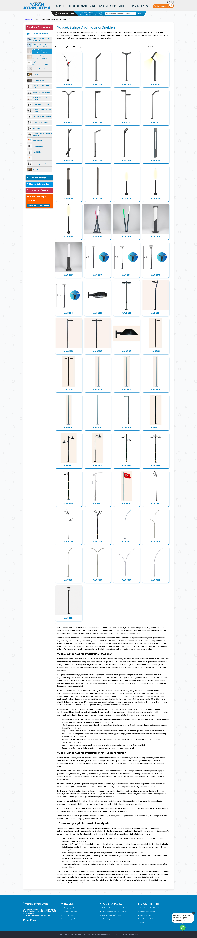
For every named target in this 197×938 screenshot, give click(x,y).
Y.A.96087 (69, 580)
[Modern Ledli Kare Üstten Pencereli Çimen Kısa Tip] (68, 181)
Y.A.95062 (126, 389)
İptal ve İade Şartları (147, 919)
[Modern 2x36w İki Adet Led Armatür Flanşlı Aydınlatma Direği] (68, 371)
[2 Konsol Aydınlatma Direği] (155, 410)
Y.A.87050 (155, 122)
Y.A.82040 (97, 275)
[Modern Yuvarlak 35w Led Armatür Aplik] (97, 295)
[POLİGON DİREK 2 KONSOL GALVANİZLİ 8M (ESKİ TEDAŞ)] (68, 410)
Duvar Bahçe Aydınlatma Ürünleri (114, 911)
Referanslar (74, 6)
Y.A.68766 (69, 503)
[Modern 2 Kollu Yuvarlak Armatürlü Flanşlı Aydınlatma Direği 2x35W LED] (97, 333)
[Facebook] (24, 920)
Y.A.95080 (155, 389)
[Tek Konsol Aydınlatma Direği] (126, 410)
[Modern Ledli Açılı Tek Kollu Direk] (97, 66)
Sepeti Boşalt (44, 205)
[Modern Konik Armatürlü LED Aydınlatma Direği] (126, 143)
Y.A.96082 (69, 84)
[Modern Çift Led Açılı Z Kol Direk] (155, 66)
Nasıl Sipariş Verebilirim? (149, 908)
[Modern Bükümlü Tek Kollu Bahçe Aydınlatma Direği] (155, 104)
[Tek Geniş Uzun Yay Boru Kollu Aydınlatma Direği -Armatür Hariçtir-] (155, 562)
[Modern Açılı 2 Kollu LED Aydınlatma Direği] (126, 66)
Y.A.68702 (68, 465)
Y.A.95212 (126, 503)
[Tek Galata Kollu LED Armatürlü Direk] (68, 486)
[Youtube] (34, 920)
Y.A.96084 (126, 542)
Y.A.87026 (68, 160)
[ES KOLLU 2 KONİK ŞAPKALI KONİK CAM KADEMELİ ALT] (68, 448)
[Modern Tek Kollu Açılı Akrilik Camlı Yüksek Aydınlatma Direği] (97, 143)
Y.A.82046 (155, 275)
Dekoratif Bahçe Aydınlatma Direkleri (115, 908)
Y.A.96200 (69, 618)
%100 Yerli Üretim (39, 190)
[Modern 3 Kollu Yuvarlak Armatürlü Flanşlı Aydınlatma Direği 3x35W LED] (126, 295)
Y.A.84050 (69, 198)
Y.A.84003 (97, 236)
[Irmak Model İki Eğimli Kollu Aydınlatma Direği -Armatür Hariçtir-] (97, 524)
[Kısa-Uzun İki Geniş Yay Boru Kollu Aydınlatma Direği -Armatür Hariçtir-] (126, 562)
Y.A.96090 (126, 580)
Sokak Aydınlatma (70, 911)
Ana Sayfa (27, 19)
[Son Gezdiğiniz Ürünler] (64, 13)
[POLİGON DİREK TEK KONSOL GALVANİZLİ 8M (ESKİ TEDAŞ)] (155, 371)
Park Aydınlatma (70, 915)
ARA (139, 14)
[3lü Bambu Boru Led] (97, 219)
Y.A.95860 (97, 542)
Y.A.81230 (126, 313)
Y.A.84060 (97, 198)
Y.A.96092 (155, 580)
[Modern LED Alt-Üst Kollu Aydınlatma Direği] (68, 143)
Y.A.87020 (97, 122)
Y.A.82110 (68, 389)
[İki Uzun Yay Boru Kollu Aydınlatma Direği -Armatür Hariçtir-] (97, 562)
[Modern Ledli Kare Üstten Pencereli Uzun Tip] (97, 181)
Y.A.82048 (69, 313)
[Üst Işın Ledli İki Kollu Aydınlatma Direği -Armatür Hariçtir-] (126, 524)
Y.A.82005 (68, 351)
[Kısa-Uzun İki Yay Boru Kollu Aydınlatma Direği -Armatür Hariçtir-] (155, 524)
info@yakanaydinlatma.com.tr (40, 916)
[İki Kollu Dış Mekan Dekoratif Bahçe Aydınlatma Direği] (68, 104)
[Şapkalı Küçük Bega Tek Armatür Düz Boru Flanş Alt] (68, 600)
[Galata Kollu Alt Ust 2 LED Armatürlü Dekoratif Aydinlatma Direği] (126, 448)
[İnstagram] (31, 920)
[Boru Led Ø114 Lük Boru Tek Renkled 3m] (155, 181)
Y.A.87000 (97, 84)
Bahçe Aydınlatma (71, 908)
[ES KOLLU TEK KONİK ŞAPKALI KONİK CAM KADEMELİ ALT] (97, 448)
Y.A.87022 (126, 122)
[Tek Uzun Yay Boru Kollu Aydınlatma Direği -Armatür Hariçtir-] (68, 562)
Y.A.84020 (126, 198)
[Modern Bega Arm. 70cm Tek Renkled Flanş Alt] (155, 219)
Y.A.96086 (155, 542)
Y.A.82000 (97, 313)
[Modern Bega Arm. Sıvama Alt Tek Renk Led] (68, 257)
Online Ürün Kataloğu (39, 27)
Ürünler (84, 6)
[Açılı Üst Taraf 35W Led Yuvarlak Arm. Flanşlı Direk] (155, 295)
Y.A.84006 (155, 236)
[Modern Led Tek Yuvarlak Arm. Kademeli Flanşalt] (155, 333)
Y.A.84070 (155, 160)
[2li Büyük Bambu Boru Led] (126, 219)
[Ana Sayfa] (37, 6)
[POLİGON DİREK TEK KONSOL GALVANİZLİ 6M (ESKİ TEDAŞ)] (97, 371)
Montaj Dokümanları (39, 184)
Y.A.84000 (126, 236)
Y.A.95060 (97, 389)
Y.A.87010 (155, 84)
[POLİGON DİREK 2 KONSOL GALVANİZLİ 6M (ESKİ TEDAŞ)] (126, 371)
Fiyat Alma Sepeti (165, 5)
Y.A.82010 (97, 351)
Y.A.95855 (68, 542)
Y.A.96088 (97, 580)
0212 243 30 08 (31, 913)
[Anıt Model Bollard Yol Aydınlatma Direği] (155, 143)
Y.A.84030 (155, 198)
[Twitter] (27, 920)
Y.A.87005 (126, 84)
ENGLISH (170, 2)
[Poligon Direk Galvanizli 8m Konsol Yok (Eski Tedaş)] (97, 410)
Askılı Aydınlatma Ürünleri (111, 915)
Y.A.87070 (97, 160)
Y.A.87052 (68, 122)
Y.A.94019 (97, 503)
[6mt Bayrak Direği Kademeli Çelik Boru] (126, 486)
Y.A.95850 (155, 503)
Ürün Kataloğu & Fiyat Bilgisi (102, 6)
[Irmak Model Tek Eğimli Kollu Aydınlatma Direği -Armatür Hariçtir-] (155, 486)
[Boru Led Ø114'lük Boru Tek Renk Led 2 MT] (126, 181)
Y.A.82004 (155, 313)
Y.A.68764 (126, 465)
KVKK (142, 922)
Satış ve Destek (146, 915)
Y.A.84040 (69, 236)
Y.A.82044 (126, 275)
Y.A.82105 (155, 351)
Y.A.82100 (126, 351)
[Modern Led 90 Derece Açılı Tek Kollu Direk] (97, 104)
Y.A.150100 (126, 427)
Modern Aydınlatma (71, 919)
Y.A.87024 (126, 160)
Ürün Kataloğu (39, 177)
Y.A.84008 (69, 275)
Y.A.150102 (155, 427)
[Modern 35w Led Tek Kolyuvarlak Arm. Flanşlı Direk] (68, 333)
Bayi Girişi (134, 6)
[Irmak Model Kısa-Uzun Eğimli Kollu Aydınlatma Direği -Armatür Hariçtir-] (68, 524)
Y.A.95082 (68, 427)
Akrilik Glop (106, 919)
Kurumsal (60, 6)
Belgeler (122, 6)
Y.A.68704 (97, 465)
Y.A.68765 (155, 465)
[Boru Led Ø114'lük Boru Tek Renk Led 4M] (68, 219)
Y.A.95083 (97, 427)
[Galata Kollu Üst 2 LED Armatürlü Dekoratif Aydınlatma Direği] (155, 448)
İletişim (144, 6)
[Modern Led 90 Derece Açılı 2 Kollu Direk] (126, 104)
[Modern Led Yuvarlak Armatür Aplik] (126, 333)
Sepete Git (32, 205)
